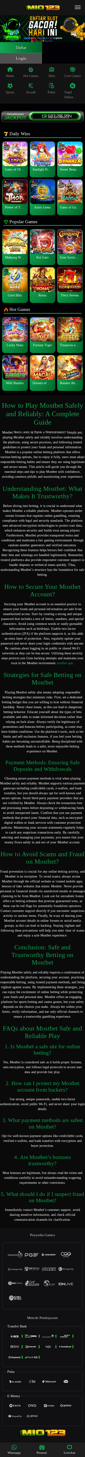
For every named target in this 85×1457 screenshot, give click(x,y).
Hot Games (30, 76)
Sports (10, 92)
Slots (51, 76)
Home (10, 76)
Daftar (21, 47)
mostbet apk (65, 663)
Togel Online (68, 95)
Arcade (31, 92)
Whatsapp (14, 1452)
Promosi (42, 1452)
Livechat (69, 1452)
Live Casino (72, 76)
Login (21, 58)
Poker (52, 92)
